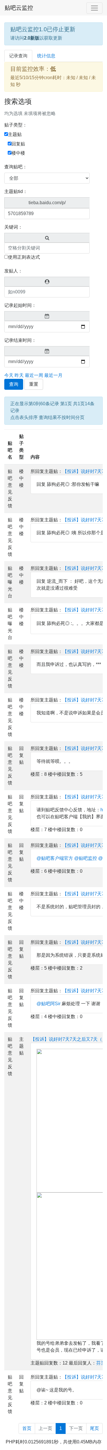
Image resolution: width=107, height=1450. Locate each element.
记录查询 (18, 55)
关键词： (13, 227)
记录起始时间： (20, 305)
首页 (26, 1428)
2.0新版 (31, 38)
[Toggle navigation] (94, 8)
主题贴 (15, 134)
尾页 (94, 1428)
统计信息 (46, 55)
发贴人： (13, 270)
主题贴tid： (15, 191)
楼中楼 (18, 153)
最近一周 (34, 375)
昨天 (19, 375)
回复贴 (18, 143)
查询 (13, 384)
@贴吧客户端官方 (55, 858)
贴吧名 (10, 450)
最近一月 (53, 375)
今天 (8, 375)
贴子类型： (15, 124)
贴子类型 (21, 446)
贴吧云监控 (19, 8)
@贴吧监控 (85, 858)
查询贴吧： (15, 166)
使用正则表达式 (24, 257)
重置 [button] (33, 384)
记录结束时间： (20, 340)
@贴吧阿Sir (48, 1003)
